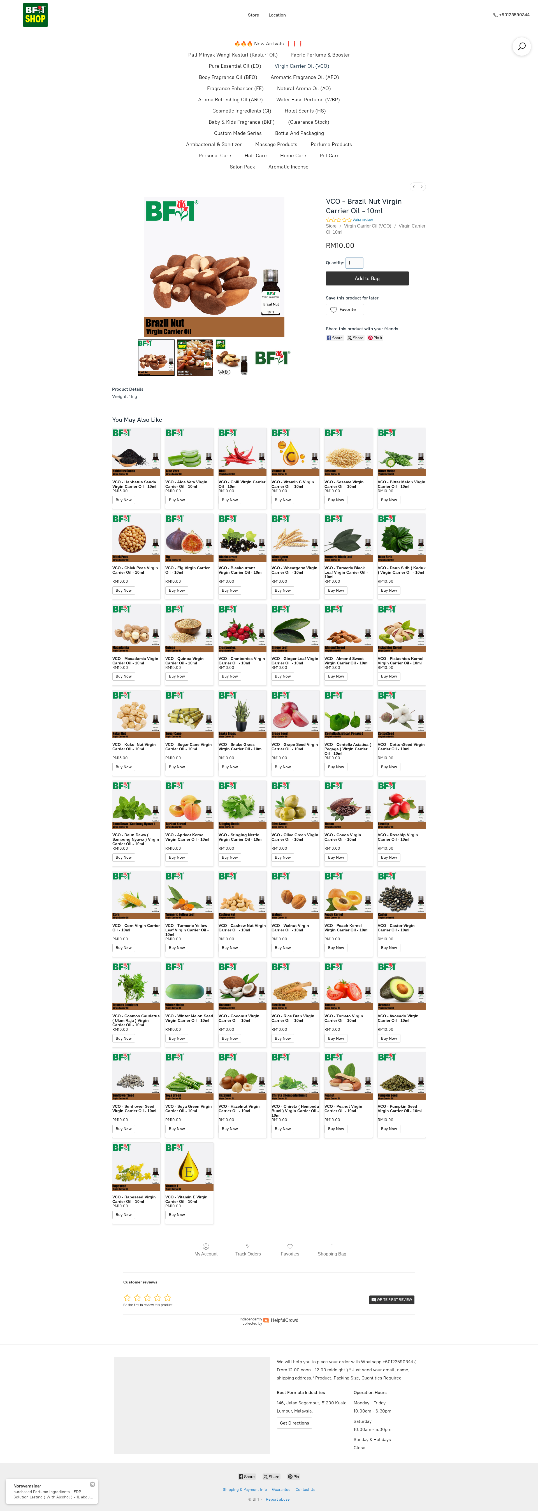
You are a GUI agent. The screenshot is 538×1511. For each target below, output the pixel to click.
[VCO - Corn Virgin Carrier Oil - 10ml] (136, 895)
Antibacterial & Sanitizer (214, 144)
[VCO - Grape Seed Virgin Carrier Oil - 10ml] (295, 714)
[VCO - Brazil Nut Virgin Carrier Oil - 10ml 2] (233, 357)
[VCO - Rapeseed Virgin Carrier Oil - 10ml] (136, 1167)
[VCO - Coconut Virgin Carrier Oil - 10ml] (242, 986)
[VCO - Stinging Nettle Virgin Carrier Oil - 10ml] (242, 805)
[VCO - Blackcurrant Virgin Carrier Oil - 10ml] (242, 538)
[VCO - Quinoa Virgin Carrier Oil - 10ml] (189, 628)
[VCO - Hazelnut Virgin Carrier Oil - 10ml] (242, 1076)
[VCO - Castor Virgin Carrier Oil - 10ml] (402, 895)
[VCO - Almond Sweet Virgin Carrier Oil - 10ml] (348, 628)
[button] (345, 309)
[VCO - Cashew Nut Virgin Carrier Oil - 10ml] (242, 895)
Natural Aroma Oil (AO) (304, 88)
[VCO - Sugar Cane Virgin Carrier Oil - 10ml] (189, 714)
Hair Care (256, 156)
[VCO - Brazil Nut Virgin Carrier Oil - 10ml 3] (272, 357)
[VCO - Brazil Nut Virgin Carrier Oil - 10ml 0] (156, 357)
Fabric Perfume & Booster (320, 55)
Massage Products (276, 144)
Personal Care (215, 156)
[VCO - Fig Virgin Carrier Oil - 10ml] (189, 538)
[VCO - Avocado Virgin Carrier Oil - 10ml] (402, 986)
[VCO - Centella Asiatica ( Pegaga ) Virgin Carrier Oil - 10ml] (348, 714)
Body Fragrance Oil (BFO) (228, 77)
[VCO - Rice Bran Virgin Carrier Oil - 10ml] (295, 986)
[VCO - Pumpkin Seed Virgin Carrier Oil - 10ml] (402, 1076)
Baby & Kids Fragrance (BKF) (242, 122)
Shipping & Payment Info (245, 1489)
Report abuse (278, 1499)
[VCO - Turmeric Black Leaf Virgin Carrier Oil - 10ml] (348, 538)
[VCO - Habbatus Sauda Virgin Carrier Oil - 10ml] (136, 452)
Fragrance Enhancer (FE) (235, 88)
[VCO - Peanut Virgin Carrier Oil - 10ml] (348, 1076)
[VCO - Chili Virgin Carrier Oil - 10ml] (242, 452)
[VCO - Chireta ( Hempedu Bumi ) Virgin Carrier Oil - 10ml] (295, 1076)
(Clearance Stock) (308, 122)
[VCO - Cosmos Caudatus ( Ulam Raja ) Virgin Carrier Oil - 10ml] (136, 986)
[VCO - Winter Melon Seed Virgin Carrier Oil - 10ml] (189, 986)
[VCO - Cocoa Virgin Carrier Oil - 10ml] (348, 805)
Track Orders (248, 1254)
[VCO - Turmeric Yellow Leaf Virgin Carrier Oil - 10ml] (189, 895)
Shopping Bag (332, 1254)
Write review (363, 220)
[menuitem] (414, 187)
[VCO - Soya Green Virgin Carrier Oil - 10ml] (189, 1076)
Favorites (290, 1254)
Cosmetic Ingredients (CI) (241, 111)
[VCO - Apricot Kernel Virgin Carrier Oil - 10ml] (189, 805)
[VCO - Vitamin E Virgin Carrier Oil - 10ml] (189, 1167)
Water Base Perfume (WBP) (308, 100)
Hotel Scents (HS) (305, 111)
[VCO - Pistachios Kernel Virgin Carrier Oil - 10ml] (402, 628)
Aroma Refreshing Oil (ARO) (230, 100)
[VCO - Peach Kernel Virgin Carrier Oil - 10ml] (348, 895)
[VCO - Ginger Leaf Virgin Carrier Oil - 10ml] (295, 628)
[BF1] (35, 15)
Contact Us (305, 1489)
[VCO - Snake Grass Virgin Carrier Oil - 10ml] (242, 714)
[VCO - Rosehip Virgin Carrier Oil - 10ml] (402, 805)
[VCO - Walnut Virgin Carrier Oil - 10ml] (295, 895)
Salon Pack (242, 167)
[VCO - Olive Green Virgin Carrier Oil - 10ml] (295, 805)
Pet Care (330, 156)
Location (277, 15)
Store (253, 15)
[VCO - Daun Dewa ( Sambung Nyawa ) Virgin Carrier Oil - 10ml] (136, 805)
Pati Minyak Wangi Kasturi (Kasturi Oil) (233, 55)
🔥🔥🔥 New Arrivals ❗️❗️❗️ (269, 44)
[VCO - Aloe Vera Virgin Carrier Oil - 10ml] (189, 452)
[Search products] (522, 46)
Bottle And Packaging (299, 133)
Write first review (394, 1300)
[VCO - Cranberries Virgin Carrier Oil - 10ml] (242, 628)
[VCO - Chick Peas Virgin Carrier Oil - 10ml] (136, 538)
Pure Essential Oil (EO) (235, 66)
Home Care (293, 156)
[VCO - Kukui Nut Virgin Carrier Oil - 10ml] (136, 714)
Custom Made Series (238, 133)
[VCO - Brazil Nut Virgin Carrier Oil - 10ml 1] (195, 357)
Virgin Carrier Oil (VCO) (302, 66)
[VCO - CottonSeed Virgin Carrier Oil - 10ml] (402, 714)
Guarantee (281, 1489)
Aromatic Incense (288, 167)
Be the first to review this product (147, 1305)
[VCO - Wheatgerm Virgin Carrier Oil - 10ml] (295, 538)
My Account (205, 1254)
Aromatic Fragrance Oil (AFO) (305, 77)
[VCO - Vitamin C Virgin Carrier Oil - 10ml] (295, 452)
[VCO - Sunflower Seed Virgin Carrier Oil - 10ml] (136, 1076)
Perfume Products (331, 144)
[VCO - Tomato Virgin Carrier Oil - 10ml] (348, 986)
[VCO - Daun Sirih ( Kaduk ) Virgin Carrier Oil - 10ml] (402, 538)
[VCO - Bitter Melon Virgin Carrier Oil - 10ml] (402, 452)
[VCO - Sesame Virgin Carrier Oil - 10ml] (348, 452)
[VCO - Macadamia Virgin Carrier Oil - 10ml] (136, 628)
